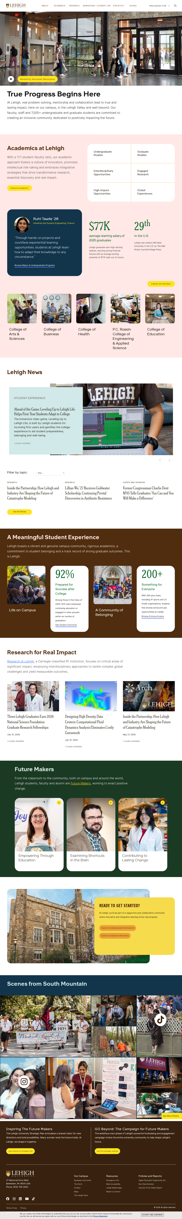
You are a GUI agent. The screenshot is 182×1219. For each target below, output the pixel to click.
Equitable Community (82, 1180)
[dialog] (91, 1215)
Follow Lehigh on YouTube (28, 1200)
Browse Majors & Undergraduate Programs (35, 265)
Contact (77, 1188)
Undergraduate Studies (103, 154)
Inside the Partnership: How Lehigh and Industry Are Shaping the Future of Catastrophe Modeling (33, 492)
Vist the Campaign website (107, 1151)
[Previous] (159, 460)
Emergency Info (112, 1180)
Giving (133, 5)
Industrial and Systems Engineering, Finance (53, 223)
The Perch (78, 1184)
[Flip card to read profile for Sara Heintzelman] (59, 802)
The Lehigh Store (81, 1195)
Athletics (118, 5)
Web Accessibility (113, 1184)
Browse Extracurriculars (153, 616)
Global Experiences (144, 192)
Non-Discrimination (146, 1184)
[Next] (168, 460)
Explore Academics (19, 188)
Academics (59, 5)
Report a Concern (113, 1191)
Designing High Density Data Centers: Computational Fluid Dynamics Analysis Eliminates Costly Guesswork (89, 724)
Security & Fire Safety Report (150, 1188)
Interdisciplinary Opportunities (103, 173)
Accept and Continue (152, 1215)
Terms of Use (11, 1208)
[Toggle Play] (11, 79)
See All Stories (19, 511)
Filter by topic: (17, 472)
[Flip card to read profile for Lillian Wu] (162, 802)
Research (74, 5)
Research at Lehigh (20, 661)
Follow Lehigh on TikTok (35, 1200)
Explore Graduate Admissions (115, 935)
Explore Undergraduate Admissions (117, 927)
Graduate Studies (143, 154)
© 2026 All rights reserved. (165, 1207)
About (45, 5)
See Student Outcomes (66, 624)
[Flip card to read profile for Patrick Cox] (111, 802)
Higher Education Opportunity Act (152, 1180)
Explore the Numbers (161, 283)
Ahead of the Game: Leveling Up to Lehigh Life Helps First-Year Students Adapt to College (44, 411)
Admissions (89, 5)
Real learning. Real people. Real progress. (37, 79)
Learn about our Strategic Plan (20, 1151)
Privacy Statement (100, 1216)
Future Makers (81, 783)
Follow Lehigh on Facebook (9, 1200)
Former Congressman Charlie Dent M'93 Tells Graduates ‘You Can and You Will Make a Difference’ (148, 492)
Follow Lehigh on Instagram (16, 1200)
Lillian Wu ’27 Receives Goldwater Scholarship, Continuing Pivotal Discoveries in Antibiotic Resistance (88, 492)
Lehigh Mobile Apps (114, 1188)
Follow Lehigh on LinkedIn (22, 1200)
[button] (175, 6)
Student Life (104, 5)
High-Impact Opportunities (102, 192)
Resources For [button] (158, 6)
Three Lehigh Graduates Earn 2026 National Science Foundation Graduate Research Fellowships (30, 721)
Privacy (23, 1208)
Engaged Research (143, 173)
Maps (76, 1191)
